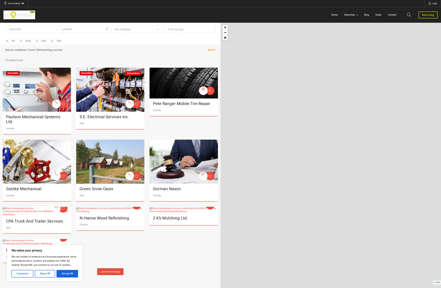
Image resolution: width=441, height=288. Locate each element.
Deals (378, 15)
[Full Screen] (225, 37)
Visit (58, 41)
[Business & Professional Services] (203, 176)
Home (334, 15)
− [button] (225, 32)
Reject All (45, 273)
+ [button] (225, 27)
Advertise (349, 15)
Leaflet (437, 282)
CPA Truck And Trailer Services (34, 221)
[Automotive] (203, 90)
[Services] (56, 104)
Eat (13, 41)
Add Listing (428, 15)
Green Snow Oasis (96, 189)
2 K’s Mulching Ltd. (170, 218)
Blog (366, 15)
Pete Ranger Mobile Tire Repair (181, 104)
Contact (392, 15)
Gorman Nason (167, 189)
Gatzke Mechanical (23, 189)
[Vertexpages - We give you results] (68, 15)
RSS (213, 50)
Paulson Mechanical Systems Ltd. (33, 119)
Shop (28, 41)
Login (434, 3)
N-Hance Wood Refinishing (104, 218)
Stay (43, 41)
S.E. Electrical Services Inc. (104, 117)
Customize (22, 273)
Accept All (67, 273)
